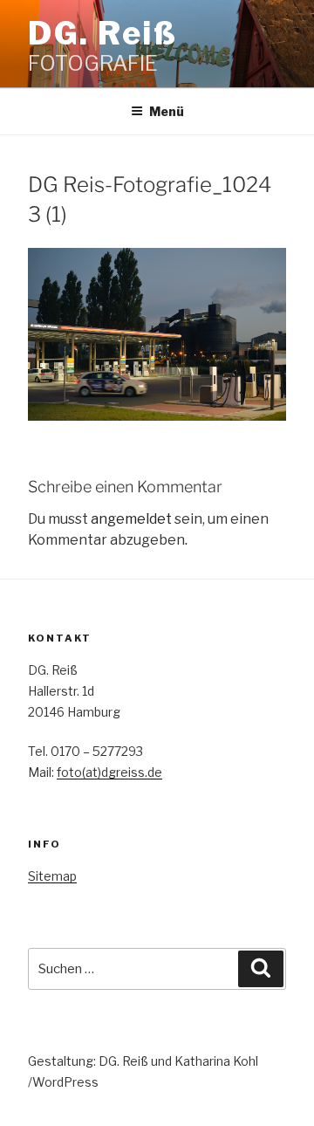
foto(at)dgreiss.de (109, 772)
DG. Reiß (102, 33)
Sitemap (52, 876)
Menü (166, 111)
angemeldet (131, 519)
